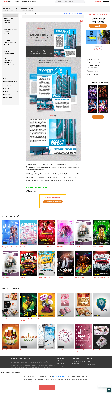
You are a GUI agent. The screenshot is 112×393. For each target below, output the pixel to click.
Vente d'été (23, 246)
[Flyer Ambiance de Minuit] (92, 92)
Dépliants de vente (7, 100)
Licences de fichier (61, 363)
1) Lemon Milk (29, 190)
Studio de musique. (80, 318)
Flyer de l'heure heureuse (8, 350)
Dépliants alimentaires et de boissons (10, 82)
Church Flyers (6, 70)
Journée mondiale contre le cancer (82, 350)
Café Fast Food (24, 277)
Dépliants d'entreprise (9, 15)
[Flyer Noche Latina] (103, 92)
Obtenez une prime (98, 117)
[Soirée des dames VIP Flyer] (103, 106)
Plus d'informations (92, 67)
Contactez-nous (75, 366)
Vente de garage (42, 318)
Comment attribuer (92, 71)
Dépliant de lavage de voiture (101, 277)
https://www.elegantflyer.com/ (59, 376)
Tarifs (88, 361)
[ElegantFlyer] (6, 1)
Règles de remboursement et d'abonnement (78, 362)
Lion (94, 318)
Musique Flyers (6, 88)
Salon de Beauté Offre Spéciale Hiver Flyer (10, 247)
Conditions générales (61, 366)
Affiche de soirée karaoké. (81, 277)
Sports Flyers (6, 103)
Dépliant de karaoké (62, 277)
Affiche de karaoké (98, 246)
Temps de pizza (6, 318)
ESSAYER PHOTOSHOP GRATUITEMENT (73, 13)
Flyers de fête (6, 91)
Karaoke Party (60, 246)
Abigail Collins (97, 62)
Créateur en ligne (91, 364)
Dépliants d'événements (9, 78)
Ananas (22, 350)
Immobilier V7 (78, 246)
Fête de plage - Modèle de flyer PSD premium (28, 319)
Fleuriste (59, 318)
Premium (98, 1)
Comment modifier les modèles (28, 1)
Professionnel (42, 350)
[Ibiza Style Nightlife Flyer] (92, 106)
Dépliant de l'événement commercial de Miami (44, 278)
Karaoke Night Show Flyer (45, 246)
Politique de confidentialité (45, 381)
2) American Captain (31, 191)
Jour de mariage (97, 350)
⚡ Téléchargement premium (53, 201)
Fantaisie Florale (61, 350)
